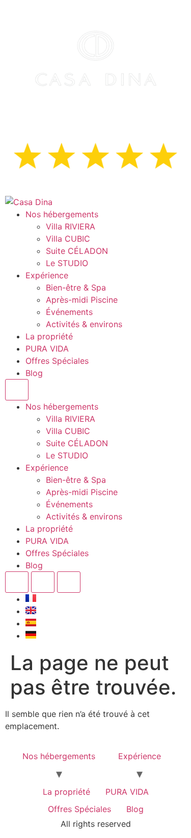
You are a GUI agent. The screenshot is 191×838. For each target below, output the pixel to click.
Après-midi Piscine (82, 300)
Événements (69, 312)
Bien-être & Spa (76, 287)
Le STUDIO (67, 263)
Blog (34, 373)
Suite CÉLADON (77, 251)
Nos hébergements (61, 214)
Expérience (46, 275)
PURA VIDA (47, 348)
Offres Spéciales (57, 361)
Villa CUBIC (68, 239)
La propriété (49, 336)
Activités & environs (84, 324)
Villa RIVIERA (70, 226)
